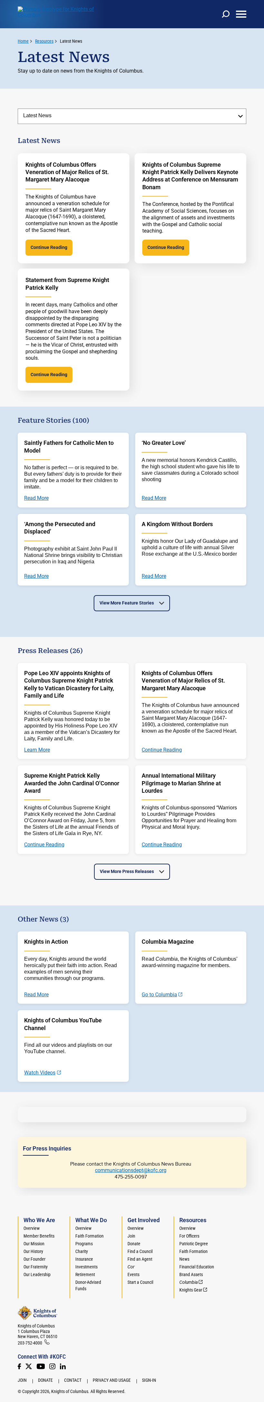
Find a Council (140, 1251)
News (184, 1259)
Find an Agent (139, 1259)
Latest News (71, 41)
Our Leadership (37, 1274)
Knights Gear (190, 1289)
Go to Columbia (159, 995)
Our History (33, 1251)
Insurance (84, 1259)
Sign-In (149, 1380)
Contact (72, 1380)
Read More (36, 995)
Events (133, 1274)
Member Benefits (39, 1236)
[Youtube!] (41, 1366)
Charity (81, 1251)
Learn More (37, 750)
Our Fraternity (36, 1266)
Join (131, 1236)
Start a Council (140, 1282)
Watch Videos (39, 1073)
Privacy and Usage (112, 1380)
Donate (133, 1243)
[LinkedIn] (63, 1366)
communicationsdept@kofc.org (130, 1170)
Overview (32, 1228)
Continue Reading (49, 247)
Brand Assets (191, 1274)
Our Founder (34, 1259)
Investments (86, 1266)
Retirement (85, 1274)
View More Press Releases (127, 871)
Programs (84, 1243)
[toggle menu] (241, 14)
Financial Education (196, 1266)
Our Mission (34, 1243)
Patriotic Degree (193, 1243)
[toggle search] (226, 14)
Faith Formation (89, 1236)
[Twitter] (28, 1366)
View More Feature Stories (126, 602)
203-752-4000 (30, 1342)
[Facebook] (19, 1366)
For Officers (189, 1236)
